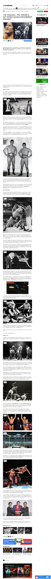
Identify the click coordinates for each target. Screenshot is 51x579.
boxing (7, 557)
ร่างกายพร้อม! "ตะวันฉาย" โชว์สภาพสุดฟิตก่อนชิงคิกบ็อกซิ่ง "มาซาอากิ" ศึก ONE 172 (42, 56)
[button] (22, 5)
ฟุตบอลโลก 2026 (39, 97)
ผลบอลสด (38, 88)
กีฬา (16, 8)
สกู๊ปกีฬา (10, 557)
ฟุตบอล (46, 91)
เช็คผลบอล (41, 88)
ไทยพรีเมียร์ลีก (38, 95)
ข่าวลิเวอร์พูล (41, 86)
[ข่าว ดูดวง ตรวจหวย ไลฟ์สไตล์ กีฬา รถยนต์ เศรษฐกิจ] (8, 5)
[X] (8, 40)
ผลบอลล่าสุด (38, 94)
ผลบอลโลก (42, 95)
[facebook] (10, 40)
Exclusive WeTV (34, 8)
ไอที (26, 8)
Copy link (14, 536)
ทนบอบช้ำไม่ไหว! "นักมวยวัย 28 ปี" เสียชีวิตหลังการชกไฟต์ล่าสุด (41, 25)
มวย (14, 48)
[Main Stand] (4, 560)
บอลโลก (46, 95)
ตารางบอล (42, 92)
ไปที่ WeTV (27, 565)
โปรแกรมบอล (38, 92)
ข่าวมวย (13, 557)
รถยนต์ (25, 8)
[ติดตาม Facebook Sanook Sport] (42, 80)
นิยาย (38, 8)
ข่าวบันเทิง (14, 8)
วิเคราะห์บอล (38, 91)
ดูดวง (11, 8)
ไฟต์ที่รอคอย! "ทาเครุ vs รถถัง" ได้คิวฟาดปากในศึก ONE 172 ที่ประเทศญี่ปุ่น (42, 67)
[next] (31, 572)
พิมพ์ (11, 21)
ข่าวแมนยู (38, 86)
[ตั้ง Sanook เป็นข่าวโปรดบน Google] (17, 541)
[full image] (6, 530)
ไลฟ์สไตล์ (22, 8)
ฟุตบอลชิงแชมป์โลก (39, 89)
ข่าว (9, 8)
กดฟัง (26, 21)
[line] (7, 40)
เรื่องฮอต (7, 8)
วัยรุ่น (28, 8)
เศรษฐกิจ (19, 8)
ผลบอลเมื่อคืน (42, 91)
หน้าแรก (4, 8)
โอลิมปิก (10, 296)
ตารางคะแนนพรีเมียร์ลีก (43, 94)
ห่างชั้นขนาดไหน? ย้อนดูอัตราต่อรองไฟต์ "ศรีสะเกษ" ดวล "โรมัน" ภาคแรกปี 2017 (42, 46)
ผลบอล (45, 86)
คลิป (30, 8)
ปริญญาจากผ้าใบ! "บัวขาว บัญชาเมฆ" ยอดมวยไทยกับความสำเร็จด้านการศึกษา (42, 77)
